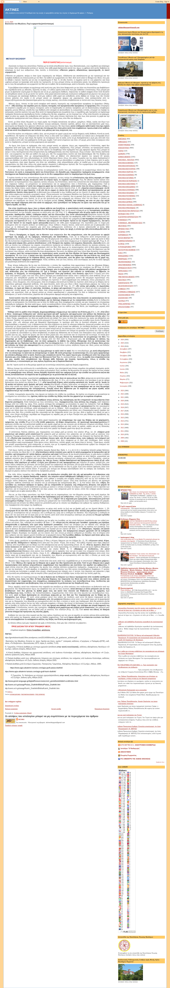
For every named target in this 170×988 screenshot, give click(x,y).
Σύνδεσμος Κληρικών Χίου (130, 519)
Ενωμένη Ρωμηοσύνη (128, 755)
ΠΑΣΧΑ (120, 274)
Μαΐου (122, 372)
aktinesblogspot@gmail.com (128, 27)
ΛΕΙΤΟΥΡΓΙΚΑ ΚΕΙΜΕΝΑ (127, 250)
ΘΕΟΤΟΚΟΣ (122, 226)
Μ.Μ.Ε (120, 253)
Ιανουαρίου (124, 386)
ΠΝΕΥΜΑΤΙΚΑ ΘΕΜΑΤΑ (27, 694)
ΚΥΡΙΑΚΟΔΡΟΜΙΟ (15, 694)
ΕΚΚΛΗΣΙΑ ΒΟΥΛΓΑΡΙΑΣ (127, 169)
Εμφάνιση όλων (160, 762)
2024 (122, 346)
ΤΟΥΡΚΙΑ (121, 301)
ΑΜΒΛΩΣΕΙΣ (122, 142)
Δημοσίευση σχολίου (12, 706)
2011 (122, 431)
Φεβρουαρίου (124, 382)
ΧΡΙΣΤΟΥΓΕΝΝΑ (124, 307)
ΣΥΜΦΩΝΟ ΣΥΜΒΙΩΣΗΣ (126, 292)
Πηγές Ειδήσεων (126, 590)
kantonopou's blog (127, 537)
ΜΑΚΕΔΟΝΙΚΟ (123, 256)
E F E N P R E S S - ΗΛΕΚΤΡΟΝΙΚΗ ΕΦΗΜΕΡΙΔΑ (138, 745)
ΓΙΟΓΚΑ (121, 151)
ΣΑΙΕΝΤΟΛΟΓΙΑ (123, 283)
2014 (122, 421)
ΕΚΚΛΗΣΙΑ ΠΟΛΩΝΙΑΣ (126, 193)
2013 (122, 424)
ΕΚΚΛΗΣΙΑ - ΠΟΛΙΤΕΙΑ (126, 160)
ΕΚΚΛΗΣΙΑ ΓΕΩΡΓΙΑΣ (125, 172)
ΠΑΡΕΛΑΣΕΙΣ (123, 271)
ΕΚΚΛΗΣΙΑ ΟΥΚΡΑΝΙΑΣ (126, 190)
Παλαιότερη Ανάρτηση (102, 709)
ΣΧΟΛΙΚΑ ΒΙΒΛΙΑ (124, 295)
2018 (122, 407)
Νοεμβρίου (123, 352)
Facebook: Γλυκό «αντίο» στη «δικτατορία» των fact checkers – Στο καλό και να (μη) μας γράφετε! (144, 555)
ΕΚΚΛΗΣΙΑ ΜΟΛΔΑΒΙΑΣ (126, 187)
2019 (122, 404)
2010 (122, 434)
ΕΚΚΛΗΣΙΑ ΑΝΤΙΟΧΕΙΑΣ (126, 166)
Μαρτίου (123, 379)
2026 (122, 339)
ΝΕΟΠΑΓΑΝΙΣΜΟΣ (124, 262)
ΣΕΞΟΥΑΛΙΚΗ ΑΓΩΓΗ (125, 286)
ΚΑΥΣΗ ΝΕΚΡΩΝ (124, 238)
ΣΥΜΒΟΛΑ (122, 289)
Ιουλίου (122, 366)
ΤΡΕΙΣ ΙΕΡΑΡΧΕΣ (40, 694)
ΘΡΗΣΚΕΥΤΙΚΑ (123, 229)
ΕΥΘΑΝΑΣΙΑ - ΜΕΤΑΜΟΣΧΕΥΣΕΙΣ (130, 223)
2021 (122, 397)
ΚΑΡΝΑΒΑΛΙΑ (123, 235)
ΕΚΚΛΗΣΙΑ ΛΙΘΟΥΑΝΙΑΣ (126, 184)
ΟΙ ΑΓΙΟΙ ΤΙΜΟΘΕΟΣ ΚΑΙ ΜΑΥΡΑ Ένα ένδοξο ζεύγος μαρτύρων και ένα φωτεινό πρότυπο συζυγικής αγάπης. (143, 523)
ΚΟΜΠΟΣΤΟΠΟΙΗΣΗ (125, 241)
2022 (122, 394)
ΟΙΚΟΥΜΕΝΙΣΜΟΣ (124, 265)
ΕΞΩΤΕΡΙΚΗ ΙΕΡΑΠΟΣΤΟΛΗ (128, 217)
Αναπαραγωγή (125, 508)
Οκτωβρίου (124, 355)
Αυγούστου (124, 362)
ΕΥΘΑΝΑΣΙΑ (122, 220)
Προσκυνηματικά (127, 588)
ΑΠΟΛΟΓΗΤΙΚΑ (123, 148)
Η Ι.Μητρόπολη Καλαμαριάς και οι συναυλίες (131, 690)
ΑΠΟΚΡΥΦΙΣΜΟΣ (124, 145)
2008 (122, 441)
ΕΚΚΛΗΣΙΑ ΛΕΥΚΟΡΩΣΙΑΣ (127, 181)
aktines (21, 719)
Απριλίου (123, 376)
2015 (122, 417)
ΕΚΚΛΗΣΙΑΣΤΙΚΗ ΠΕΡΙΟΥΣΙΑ (128, 211)
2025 (122, 343)
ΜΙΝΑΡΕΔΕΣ (122, 259)
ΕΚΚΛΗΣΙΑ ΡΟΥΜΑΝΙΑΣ (126, 196)
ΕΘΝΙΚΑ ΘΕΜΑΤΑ (124, 157)
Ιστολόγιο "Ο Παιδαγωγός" (130, 748)
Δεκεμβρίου (124, 349)
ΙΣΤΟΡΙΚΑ (121, 232)
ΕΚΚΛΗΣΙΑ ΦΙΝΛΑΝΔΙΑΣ (126, 208)
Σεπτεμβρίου (124, 359)
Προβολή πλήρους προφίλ (13, 725)
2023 (122, 390)
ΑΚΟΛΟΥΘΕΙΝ (126, 752)
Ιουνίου (122, 369)
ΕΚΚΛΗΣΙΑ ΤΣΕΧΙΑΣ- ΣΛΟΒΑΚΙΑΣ (130, 205)
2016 (122, 414)
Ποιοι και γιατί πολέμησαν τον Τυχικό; (129, 715)
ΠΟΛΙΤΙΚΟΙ (122, 280)
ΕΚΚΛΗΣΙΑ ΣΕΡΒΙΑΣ (125, 202)
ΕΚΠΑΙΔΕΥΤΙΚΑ (123, 214)
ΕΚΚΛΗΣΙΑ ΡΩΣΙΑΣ (125, 199)
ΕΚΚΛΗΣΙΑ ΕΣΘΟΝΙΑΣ (126, 175)
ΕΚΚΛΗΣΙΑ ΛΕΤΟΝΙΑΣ (126, 178)
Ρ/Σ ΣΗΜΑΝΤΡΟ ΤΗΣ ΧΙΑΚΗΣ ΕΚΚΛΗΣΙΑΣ (135, 759)
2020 (122, 401)
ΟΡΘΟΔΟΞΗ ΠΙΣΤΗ (125, 268)
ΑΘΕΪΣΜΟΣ (122, 139)
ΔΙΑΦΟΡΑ (121, 154)
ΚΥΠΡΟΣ (121, 244)
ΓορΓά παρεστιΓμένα (128, 506)
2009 (122, 438)
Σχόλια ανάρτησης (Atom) (23, 713)
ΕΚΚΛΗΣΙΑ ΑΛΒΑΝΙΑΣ (126, 163)
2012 (122, 428)
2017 (122, 411)
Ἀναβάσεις (124, 552)
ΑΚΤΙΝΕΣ (12, 9)
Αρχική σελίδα (56, 709)
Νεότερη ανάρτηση (11, 709)
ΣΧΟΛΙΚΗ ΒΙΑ (123, 298)
